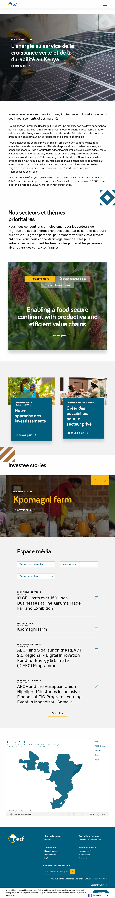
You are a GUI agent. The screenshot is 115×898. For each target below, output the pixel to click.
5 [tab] (54, 81)
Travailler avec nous (89, 836)
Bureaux (48, 840)
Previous (96, 480)
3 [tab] (34, 81)
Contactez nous (52, 836)
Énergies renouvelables (73, 278)
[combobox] (36, 564)
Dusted (103, 885)
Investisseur (84, 855)
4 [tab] (44, 81)
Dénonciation (50, 855)
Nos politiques (50, 851)
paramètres (10, 895)
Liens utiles (50, 847)
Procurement (85, 851)
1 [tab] (15, 81)
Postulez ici (18, 65)
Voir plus (57, 713)
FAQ (46, 858)
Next (104, 480)
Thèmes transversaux (57, 285)
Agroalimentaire (40, 278)
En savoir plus (57, 335)
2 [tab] (25, 81)
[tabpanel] (57, 57)
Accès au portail (87, 847)
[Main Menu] (105, 4)
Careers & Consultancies (90, 840)
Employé (83, 858)
